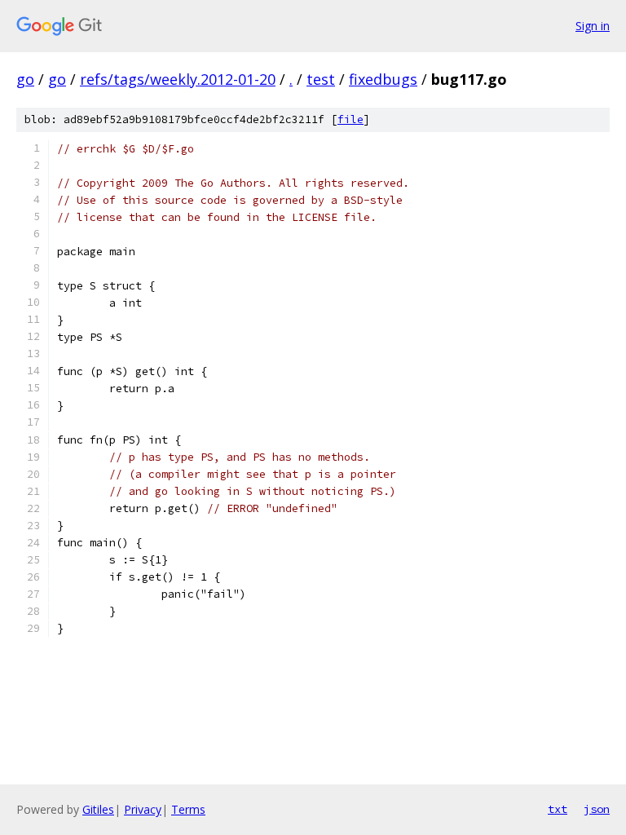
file (350, 119)
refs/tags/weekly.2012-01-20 (178, 79)
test (320, 79)
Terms (188, 809)
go (25, 79)
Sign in (592, 25)
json (597, 809)
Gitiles (98, 809)
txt (557, 809)
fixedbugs (383, 79)
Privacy (142, 809)
